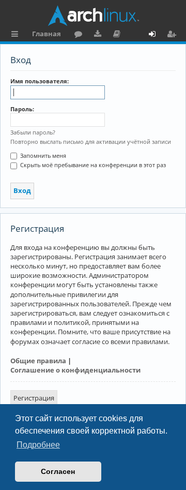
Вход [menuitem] (155, 35)
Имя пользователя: (39, 81)
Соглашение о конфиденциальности (75, 370)
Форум (80, 35)
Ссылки (17, 35)
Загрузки (99, 35)
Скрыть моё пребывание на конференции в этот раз (92, 165)
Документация (119, 35)
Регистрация (33, 398)
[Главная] (93, 15)
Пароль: (22, 109)
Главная (46, 33)
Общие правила (38, 360)
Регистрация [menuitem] (173, 35)
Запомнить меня (42, 155)
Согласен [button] (58, 471)
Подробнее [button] (38, 444)
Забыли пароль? (32, 132)
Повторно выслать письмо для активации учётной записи (90, 141)
